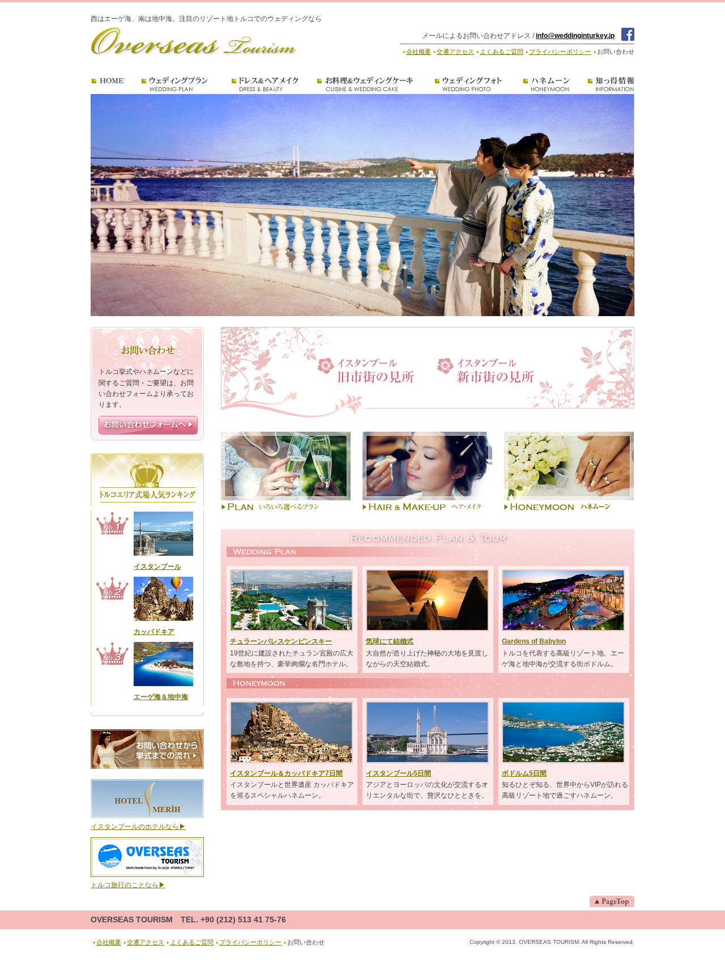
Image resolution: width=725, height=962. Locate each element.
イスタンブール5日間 (398, 773)
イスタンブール (157, 567)
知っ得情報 (610, 84)
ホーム (108, 84)
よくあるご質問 (501, 51)
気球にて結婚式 (389, 641)
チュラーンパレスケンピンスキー (281, 641)
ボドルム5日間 (524, 773)
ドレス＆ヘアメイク (264, 84)
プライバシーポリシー (560, 51)
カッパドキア (154, 632)
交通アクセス (455, 51)
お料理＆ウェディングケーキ (367, 84)
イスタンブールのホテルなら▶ (138, 827)
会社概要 (418, 51)
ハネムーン (547, 84)
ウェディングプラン (176, 84)
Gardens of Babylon (534, 641)
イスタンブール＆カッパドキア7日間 (286, 773)
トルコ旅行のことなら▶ (128, 885)
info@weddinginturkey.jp (575, 36)
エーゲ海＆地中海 (161, 697)
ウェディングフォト (469, 84)
